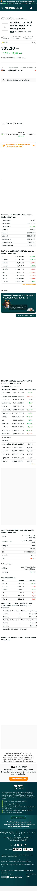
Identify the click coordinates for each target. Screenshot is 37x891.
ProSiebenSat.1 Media (9, 410)
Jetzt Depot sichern (18, 818)
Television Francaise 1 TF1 (11, 430)
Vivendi (4, 417)
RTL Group (5, 399)
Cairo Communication (9, 447)
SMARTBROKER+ (27, 810)
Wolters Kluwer (7, 403)
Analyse (19, 123)
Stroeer (4, 406)
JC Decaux (5, 427)
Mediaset (5, 441)
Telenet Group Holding (10, 437)
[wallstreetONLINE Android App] (28, 850)
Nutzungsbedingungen (18, 840)
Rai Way (4, 461)
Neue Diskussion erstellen (26, 315)
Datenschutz (27, 837)
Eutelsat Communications (11, 396)
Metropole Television (9, 423)
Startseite (3, 17)
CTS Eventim (6, 393)
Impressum (8, 837)
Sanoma (4, 451)
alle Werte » (33, 464)
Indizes (10, 17)
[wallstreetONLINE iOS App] (17, 850)
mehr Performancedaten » (29, 284)
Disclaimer (17, 837)
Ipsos (3, 420)
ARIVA (13, 856)
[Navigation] (2, 8)
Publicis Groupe (7, 413)
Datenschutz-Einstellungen (18, 839)
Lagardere (5, 458)
